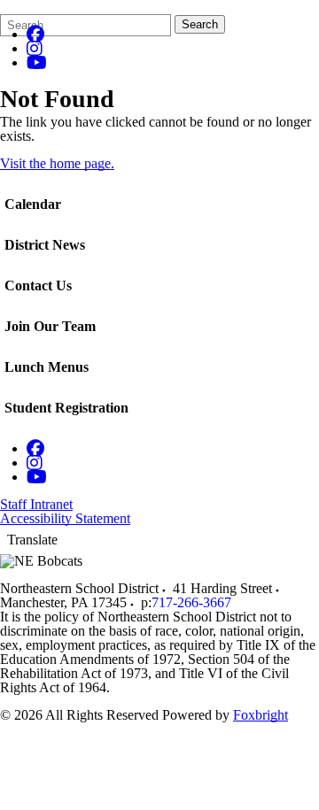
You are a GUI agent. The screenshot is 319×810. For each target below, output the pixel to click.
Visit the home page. (57, 163)
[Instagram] (35, 48)
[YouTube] (37, 62)
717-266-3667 (191, 602)
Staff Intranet (36, 504)
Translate (32, 539)
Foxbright (260, 714)
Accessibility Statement (65, 518)
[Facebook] (35, 34)
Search (200, 24)
